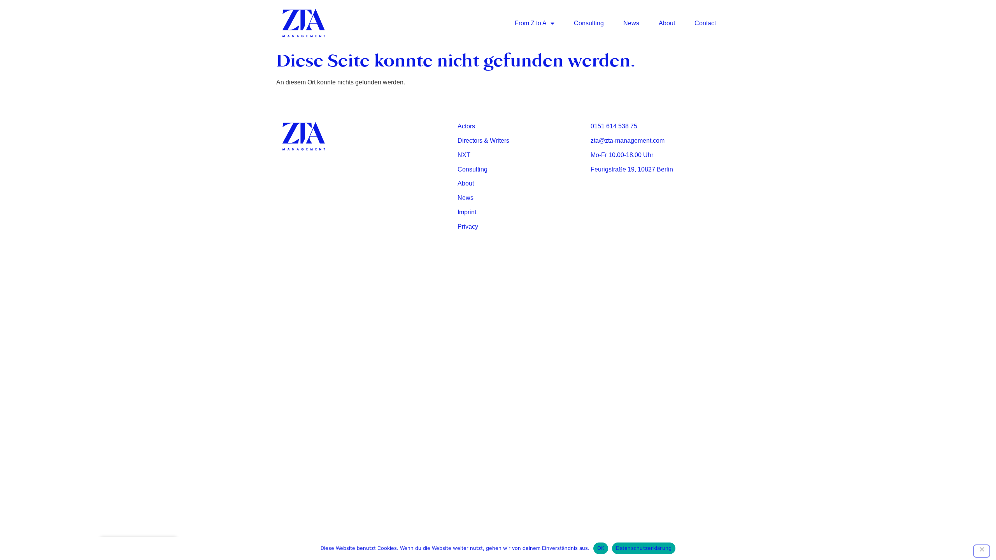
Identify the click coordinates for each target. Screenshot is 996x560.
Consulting (589, 23)
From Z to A (531, 23)
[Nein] (981, 551)
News (631, 23)
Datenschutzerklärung (644, 548)
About (667, 23)
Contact (705, 23)
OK (601, 548)
